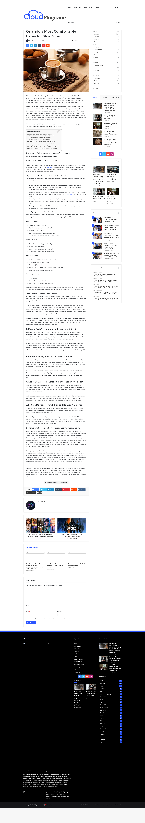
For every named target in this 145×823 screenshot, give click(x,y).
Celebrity (96, 36)
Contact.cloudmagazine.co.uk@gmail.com (41, 771)
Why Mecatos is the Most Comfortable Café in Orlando (43, 136)
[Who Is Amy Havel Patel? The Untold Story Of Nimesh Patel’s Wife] (97, 228)
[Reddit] (48, 45)
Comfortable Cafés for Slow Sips (56, 482)
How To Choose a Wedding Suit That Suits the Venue (111, 116)
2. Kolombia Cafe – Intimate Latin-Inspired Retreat (41, 141)
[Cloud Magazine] (45, 15)
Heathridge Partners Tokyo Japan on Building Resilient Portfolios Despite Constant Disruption (110, 107)
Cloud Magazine (51, 805)
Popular (105, 97)
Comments (115, 97)
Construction (97, 42)
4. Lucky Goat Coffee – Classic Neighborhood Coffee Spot (44, 145)
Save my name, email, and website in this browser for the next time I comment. (48, 618)
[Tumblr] (39, 45)
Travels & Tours (77, 7)
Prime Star (31, 40)
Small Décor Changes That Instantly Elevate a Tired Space (111, 124)
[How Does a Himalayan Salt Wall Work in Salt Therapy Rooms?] (56, 557)
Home (69, 7)
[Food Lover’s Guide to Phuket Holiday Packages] (77, 557)
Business (97, 7)
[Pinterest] (43, 45)
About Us (96, 805)
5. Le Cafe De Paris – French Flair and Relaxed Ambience (43, 146)
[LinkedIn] (35, 45)
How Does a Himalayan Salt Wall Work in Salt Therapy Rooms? (55, 565)
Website (59, 611)
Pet (95, 73)
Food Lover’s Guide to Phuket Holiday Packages (77, 564)
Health (96, 62)
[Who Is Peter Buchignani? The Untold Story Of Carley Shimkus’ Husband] (97, 236)
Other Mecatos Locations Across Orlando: (41, 139)
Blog (95, 31)
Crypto (96, 44)
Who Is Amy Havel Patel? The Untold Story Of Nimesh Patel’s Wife (111, 227)
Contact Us (71, 22)
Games (96, 57)
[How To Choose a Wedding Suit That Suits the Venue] (97, 117)
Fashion (96, 52)
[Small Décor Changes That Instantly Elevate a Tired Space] (97, 125)
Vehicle (96, 88)
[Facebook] (27, 45)
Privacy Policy (104, 805)
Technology (97, 83)
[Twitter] (31, 45)
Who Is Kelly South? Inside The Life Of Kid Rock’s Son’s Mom (110, 219)
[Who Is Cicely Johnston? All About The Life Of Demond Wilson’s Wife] (97, 256)
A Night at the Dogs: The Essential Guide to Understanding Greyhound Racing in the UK (34, 566)
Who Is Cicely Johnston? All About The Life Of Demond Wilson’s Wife (111, 255)
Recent (95, 97)
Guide (95, 60)
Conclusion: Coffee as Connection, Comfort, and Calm (43, 148)
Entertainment (98, 49)
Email (28, 611)
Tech (95, 80)
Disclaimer (111, 805)
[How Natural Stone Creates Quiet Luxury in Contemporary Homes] (97, 133)
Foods (95, 54)
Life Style (96, 70)
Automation (103, 723)
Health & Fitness (88, 7)
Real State (97, 78)
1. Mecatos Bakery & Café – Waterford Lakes (40, 134)
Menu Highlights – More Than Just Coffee (40, 137)
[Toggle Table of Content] (58, 131)
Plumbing (96, 75)
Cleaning (96, 39)
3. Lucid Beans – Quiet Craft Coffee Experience (41, 143)
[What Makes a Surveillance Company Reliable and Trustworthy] (113, 169)
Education (97, 47)
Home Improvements (99, 67)
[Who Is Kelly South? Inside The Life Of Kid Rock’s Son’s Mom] (97, 220)
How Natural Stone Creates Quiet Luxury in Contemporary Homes (111, 133)
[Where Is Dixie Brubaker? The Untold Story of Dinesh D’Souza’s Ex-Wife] (97, 246)
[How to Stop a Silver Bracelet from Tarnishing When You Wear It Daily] (97, 141)
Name (28, 605)
